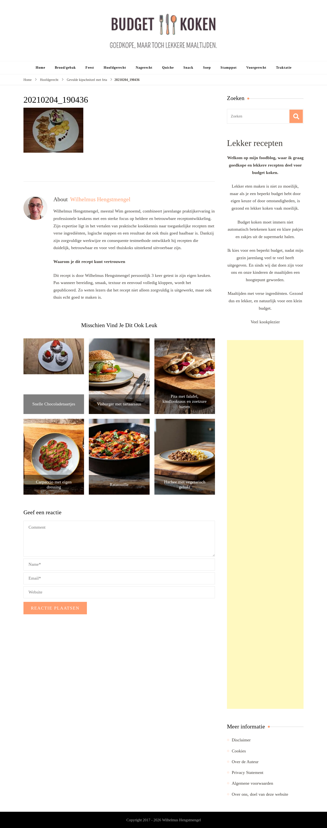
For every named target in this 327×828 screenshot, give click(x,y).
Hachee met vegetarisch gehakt (184, 485)
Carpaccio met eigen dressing (54, 485)
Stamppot (228, 67)
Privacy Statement (247, 772)
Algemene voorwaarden (252, 783)
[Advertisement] (265, 524)
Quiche (168, 67)
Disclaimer (241, 740)
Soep (207, 67)
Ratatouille (119, 484)
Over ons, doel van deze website (260, 794)
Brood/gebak (65, 67)
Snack (188, 67)
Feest (89, 67)
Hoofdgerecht (115, 67)
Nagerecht (144, 67)
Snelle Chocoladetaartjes (53, 404)
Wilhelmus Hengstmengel (181, 820)
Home (40, 67)
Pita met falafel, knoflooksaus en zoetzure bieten (185, 401)
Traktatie (284, 67)
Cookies (239, 751)
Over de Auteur (245, 761)
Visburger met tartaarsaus (119, 404)
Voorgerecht (256, 67)
